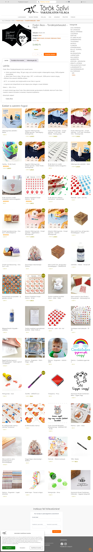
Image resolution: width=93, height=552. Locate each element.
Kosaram (57, 17)
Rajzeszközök (75, 53)
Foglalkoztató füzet (78, 65)
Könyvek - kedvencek (77, 61)
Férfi (13, 20)
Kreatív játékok (76, 63)
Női (73, 73)
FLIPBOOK (73, 45)
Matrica (73, 43)
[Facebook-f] (6, 2)
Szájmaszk (54, 38)
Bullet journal (76, 49)
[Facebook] (62, 544)
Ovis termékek (75, 28)
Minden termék (33, 17)
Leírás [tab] (6, 60)
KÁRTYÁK (73, 35)
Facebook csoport (23, 2)
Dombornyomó (75, 39)
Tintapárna (74, 41)
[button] (28, 26)
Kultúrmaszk (6, 20)
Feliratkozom (56, 531)
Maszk (59, 38)
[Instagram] (8, 2)
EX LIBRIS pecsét (75, 37)
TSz (38, 40)
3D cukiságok (75, 30)
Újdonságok (22, 17)
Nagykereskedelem (77, 69)
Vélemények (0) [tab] (32, 60)
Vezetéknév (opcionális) (37, 524)
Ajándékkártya (75, 67)
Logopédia (74, 34)
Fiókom (73, 17)
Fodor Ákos (9, 98)
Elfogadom (9, 547)
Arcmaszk (47, 38)
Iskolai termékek (76, 32)
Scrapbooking (75, 47)
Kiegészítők (74, 59)
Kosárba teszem (50, 54)
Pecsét (72, 51)
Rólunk (43, 17)
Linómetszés (74, 55)
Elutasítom (22, 547)
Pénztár (65, 17)
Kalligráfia (74, 57)
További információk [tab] (17, 60)
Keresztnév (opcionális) (52, 524)
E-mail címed (35, 517)
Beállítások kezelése (36, 547)
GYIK (50, 17)
